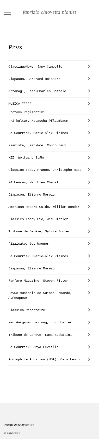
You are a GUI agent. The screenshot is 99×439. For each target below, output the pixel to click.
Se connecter (12, 433)
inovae (29, 424)
